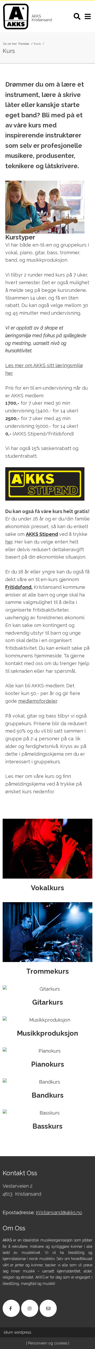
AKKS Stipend (42, 534)
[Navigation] (87, 16)
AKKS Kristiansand (42, 18)
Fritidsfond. (18, 587)
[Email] (48, 1308)
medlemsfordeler (37, 701)
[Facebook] (11, 1308)
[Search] (77, 16)
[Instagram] (29, 1308)
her (8, 542)
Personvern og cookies (47, 1343)
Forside (24, 44)
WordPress (17, 1332)
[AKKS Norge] (16, 16)
